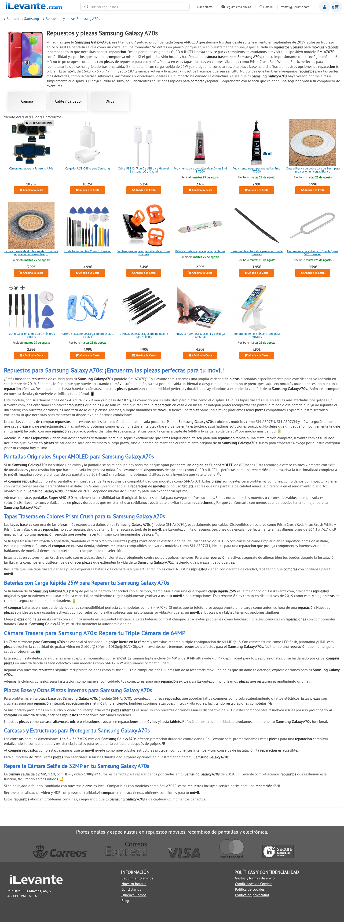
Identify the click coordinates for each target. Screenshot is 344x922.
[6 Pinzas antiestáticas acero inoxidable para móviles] (144, 308)
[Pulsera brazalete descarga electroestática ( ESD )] (87, 308)
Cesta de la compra (336, 6)
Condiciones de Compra (253, 883)
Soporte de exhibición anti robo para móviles (256, 335)
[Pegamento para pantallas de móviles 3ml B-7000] (200, 142)
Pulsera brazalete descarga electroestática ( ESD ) (87, 335)
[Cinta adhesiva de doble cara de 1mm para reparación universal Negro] (31, 225)
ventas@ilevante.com (295, 7)
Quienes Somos (133, 895)
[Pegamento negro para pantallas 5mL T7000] (256, 142)
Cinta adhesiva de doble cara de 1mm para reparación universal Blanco (313, 169)
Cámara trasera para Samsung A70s (31, 168)
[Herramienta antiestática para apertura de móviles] (256, 225)
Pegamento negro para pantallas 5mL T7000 (256, 169)
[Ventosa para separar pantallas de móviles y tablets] (144, 225)
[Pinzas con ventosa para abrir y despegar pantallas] (200, 308)
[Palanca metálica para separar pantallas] (200, 225)
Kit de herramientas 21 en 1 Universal (87, 251)
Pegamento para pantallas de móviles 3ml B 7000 (200, 169)
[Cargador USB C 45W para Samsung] (87, 142)
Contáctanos (131, 889)
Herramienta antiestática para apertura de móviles (256, 252)
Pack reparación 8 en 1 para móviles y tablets (31, 335)
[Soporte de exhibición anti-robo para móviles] (256, 308)
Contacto (206, 7)
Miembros (324, 6)
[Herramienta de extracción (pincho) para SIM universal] (312, 225)
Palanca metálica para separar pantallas (200, 251)
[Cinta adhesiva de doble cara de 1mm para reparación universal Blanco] (312, 142)
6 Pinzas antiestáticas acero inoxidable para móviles (144, 335)
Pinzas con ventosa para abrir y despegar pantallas (200, 335)
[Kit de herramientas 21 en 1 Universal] (87, 225)
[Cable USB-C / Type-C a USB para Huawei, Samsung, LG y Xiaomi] (144, 142)
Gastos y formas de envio (255, 878)
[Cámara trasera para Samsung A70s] (31, 142)
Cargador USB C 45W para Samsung (87, 168)
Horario (268, 7)
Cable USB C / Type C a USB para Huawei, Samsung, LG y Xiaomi (144, 169)
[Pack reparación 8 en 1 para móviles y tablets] (31, 308)
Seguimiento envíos (238, 7)
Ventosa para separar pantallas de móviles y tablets (143, 252)
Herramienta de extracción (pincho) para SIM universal (312, 252)
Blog (125, 900)
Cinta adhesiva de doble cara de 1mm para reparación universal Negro (31, 252)
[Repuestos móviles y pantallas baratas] (34, 8)
